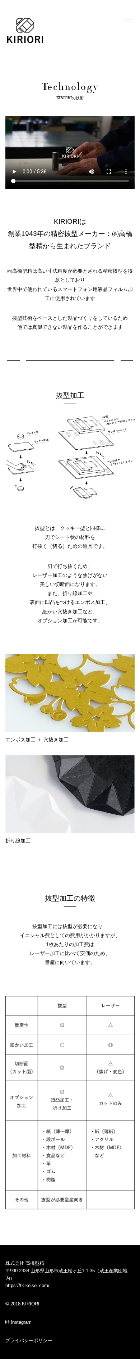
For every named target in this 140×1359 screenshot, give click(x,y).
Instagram (20, 1322)
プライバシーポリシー (28, 1340)
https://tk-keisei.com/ (27, 1285)
